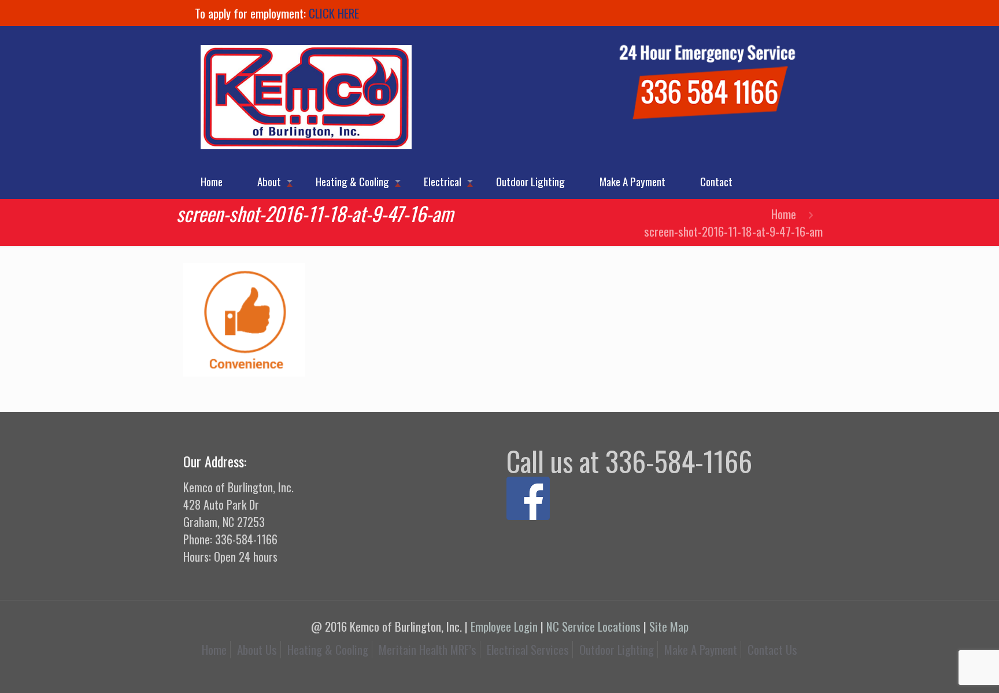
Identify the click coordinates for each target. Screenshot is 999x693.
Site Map (669, 626)
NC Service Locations (593, 626)
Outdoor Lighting (616, 649)
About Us (257, 649)
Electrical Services (528, 649)
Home (783, 214)
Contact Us (772, 649)
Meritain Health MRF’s (427, 649)
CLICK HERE (334, 13)
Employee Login (504, 626)
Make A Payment (700, 649)
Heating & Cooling (327, 649)
